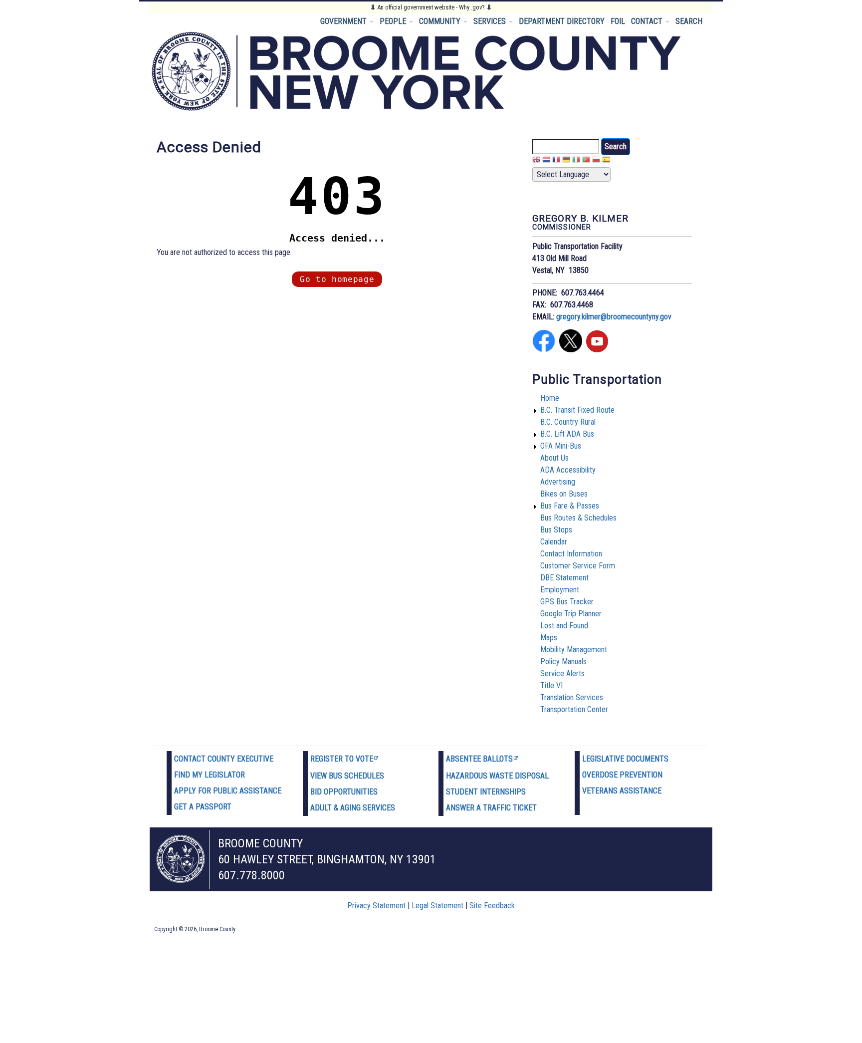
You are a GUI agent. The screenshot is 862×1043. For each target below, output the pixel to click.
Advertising (557, 482)
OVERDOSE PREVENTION (622, 775)
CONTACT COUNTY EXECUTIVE (223, 759)
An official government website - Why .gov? (431, 7)
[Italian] (576, 161)
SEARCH (688, 21)
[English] (536, 161)
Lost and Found (564, 625)
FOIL (618, 21)
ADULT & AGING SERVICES (352, 807)
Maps (548, 637)
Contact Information (571, 553)
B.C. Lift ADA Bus (567, 434)
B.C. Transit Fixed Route (577, 410)
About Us (554, 458)
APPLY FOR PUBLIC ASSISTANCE (227, 790)
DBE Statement (564, 577)
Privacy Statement (376, 905)
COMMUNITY (440, 21)
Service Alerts (562, 673)
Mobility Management (573, 649)
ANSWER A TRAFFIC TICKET (491, 807)
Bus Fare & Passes (569, 506)
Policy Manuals (563, 661)
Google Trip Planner (571, 613)
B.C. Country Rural (568, 422)
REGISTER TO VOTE (341, 759)
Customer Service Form (577, 565)
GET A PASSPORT (202, 806)
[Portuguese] (586, 161)
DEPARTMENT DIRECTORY (562, 21)
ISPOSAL (534, 776)
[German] (566, 161)
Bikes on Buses (564, 494)
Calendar (553, 541)
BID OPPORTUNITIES (344, 791)
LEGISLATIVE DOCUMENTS (625, 759)
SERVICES (490, 21)
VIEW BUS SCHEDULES (347, 776)
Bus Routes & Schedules (578, 517)
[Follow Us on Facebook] (543, 349)
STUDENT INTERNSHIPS (486, 791)
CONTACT (647, 21)
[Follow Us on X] (570, 349)
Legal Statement (437, 905)
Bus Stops (556, 529)
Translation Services (571, 697)
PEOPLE (394, 21)
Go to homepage (337, 279)
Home (549, 398)
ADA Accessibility (568, 470)
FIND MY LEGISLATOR (209, 775)
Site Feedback (492, 905)
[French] (556, 161)
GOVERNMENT (344, 21)
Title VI (551, 685)
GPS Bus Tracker (567, 601)
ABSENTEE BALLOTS (479, 759)
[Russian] (596, 161)
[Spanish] (606, 161)
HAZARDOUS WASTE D (483, 776)
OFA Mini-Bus (560, 446)
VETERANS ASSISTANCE (621, 790)
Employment (559, 589)
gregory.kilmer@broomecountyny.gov (613, 316)
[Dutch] (546, 161)
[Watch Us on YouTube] (597, 349)
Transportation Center (574, 709)
